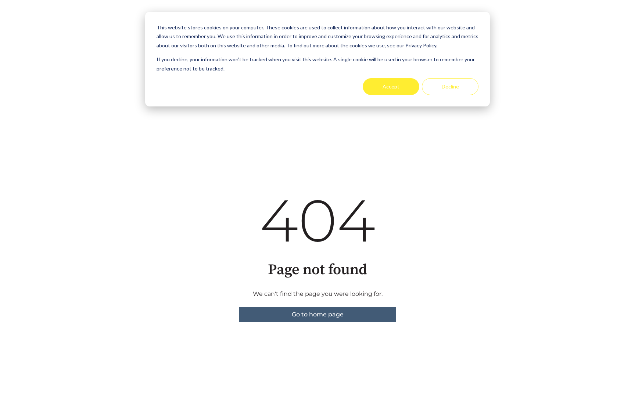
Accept (391, 86)
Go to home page (318, 314)
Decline (450, 86)
